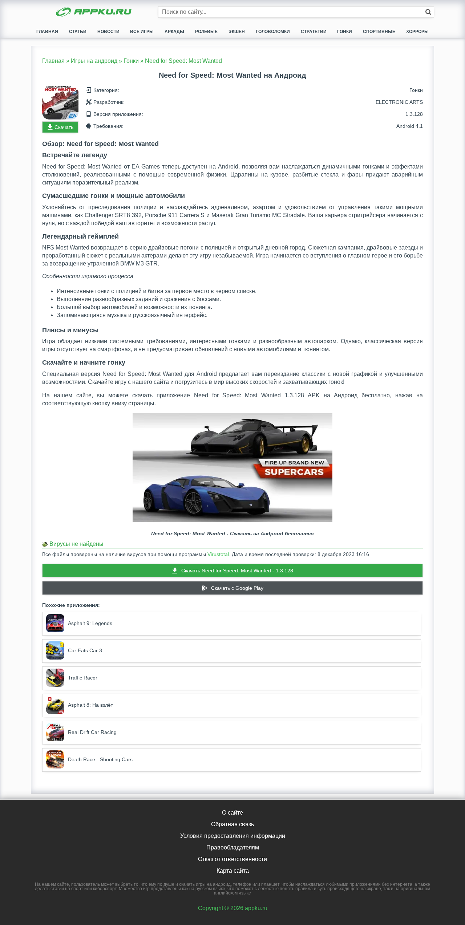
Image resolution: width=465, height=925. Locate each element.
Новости (108, 31)
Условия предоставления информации (232, 836)
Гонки (344, 31)
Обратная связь (232, 824)
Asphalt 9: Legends (90, 623)
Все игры (142, 31)
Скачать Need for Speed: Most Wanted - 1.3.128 (237, 570)
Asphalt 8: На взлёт (90, 705)
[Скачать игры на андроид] (94, 12)
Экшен (237, 31)
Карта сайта (233, 871)
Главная (47, 31)
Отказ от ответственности (232, 859)
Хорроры (417, 31)
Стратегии (314, 31)
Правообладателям (232, 847)
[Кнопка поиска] (428, 12)
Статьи (77, 31)
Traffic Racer (82, 678)
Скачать (63, 127)
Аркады (174, 31)
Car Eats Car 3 (85, 650)
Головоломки (273, 31)
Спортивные (379, 31)
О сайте (232, 813)
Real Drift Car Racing (92, 732)
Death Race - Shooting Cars (100, 759)
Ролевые (206, 31)
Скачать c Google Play (237, 588)
